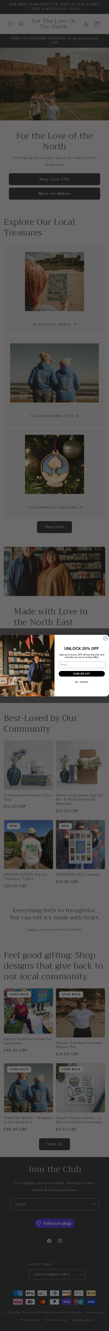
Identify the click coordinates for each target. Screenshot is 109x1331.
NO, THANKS (81, 682)
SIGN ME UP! (81, 673)
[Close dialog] (105, 638)
